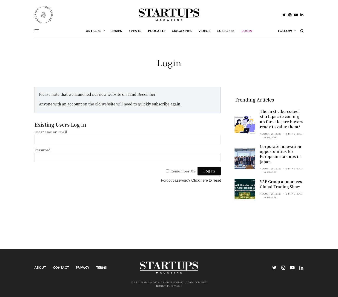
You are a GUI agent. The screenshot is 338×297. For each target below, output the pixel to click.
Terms (101, 267)
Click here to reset (206, 180)
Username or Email (50, 131)
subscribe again (166, 104)
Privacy (82, 267)
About (40, 267)
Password (42, 149)
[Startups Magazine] (169, 15)
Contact (61, 267)
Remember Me (183, 171)
